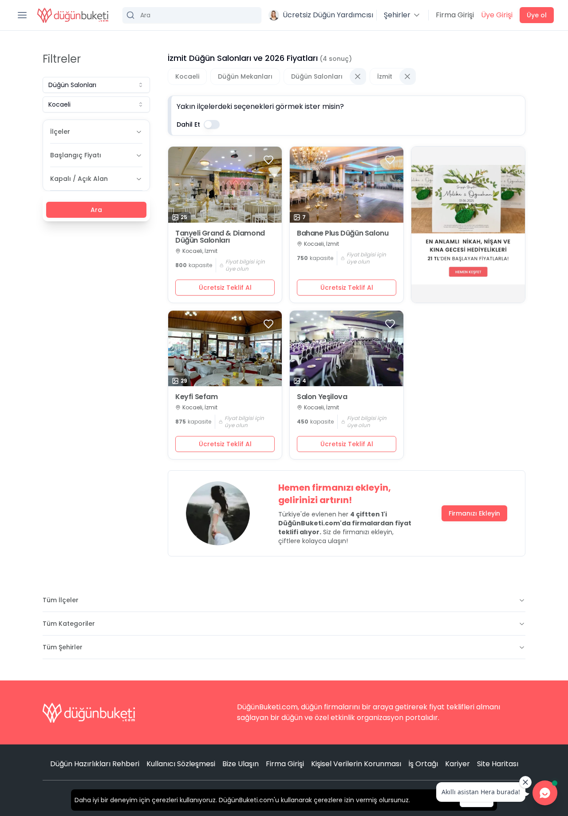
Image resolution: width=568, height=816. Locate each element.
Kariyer (457, 764)
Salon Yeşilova (322, 396)
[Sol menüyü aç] (22, 15)
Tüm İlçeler (61, 600)
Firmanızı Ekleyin (474, 513)
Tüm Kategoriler (69, 623)
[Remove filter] (358, 76)
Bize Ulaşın (240, 764)
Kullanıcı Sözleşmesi (180, 764)
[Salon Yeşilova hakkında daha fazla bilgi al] (346, 349)
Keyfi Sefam (196, 396)
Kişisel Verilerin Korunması (356, 764)
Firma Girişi (455, 15)
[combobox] (96, 85)
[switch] (212, 124)
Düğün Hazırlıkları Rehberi (94, 764)
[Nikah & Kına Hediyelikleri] (468, 225)
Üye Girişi (497, 15)
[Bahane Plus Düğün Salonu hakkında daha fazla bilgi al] (346, 185)
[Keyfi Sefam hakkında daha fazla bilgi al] (225, 349)
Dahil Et (188, 124)
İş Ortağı (423, 764)
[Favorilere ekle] (268, 160)
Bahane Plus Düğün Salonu (342, 233)
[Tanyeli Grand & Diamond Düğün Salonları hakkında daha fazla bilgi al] (225, 185)
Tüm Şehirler (63, 647)
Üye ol (537, 15)
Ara (96, 209)
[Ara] (191, 15)
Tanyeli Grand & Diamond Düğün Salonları (220, 237)
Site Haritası (497, 764)
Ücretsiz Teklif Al (225, 287)
